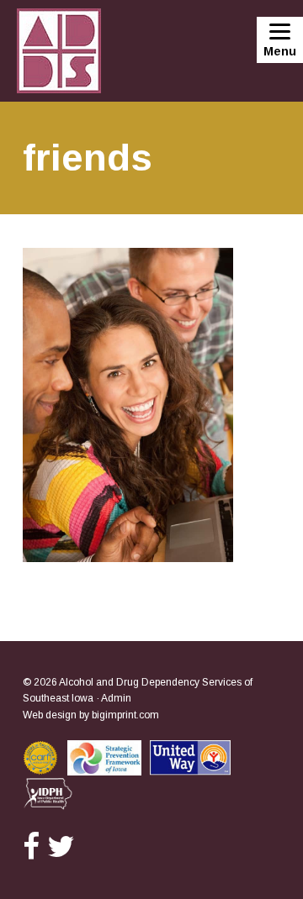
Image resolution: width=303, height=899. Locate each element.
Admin (116, 698)
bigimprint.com (125, 715)
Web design (50, 715)
